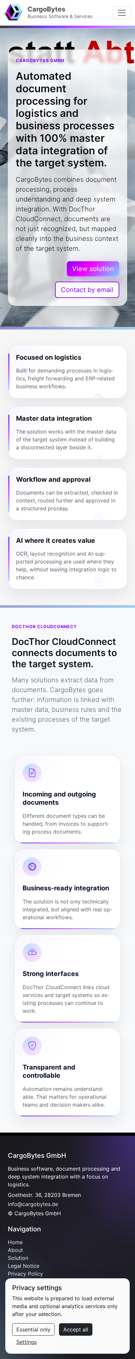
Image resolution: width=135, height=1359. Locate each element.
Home (15, 1242)
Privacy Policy (25, 1273)
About (15, 1250)
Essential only (33, 1329)
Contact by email (87, 290)
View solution (93, 269)
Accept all (75, 1329)
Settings (26, 1342)
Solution (18, 1258)
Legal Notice (23, 1266)
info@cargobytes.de (33, 1204)
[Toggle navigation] (122, 12)
